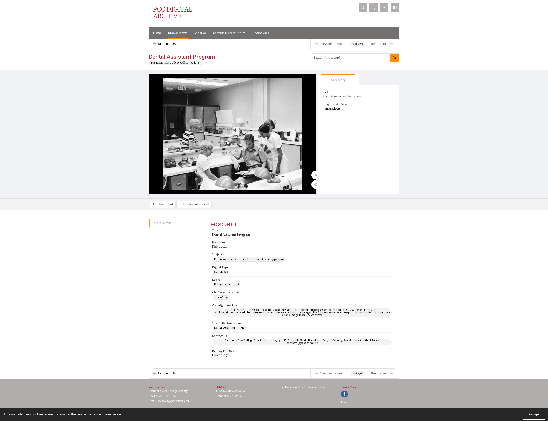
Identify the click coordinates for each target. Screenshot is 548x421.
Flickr (344, 402)
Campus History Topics (229, 33)
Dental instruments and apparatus (262, 259)
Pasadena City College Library (168, 391)
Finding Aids (260, 33)
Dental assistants (225, 259)
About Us (200, 33)
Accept (534, 414)
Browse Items (178, 33)
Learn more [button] (112, 414)
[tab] (338, 79)
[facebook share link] (344, 394)
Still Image (221, 272)
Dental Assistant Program (230, 328)
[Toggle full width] (315, 175)
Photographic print (226, 285)
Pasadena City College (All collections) (176, 63)
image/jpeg (332, 109)
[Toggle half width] (315, 184)
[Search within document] (394, 58)
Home (157, 33)
